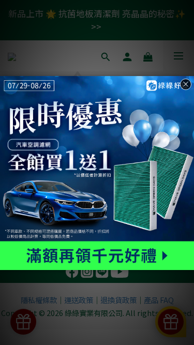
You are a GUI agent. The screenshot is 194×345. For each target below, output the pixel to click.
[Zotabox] (187, 260)
